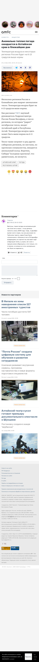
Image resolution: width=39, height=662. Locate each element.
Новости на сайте (7, 468)
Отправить (7, 282)
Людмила (10, 220)
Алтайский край (9, 162)
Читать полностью (19, 345)
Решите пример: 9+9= (9, 278)
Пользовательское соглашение (11, 473)
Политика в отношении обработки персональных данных (18, 491)
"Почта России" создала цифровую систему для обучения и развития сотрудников (17, 356)
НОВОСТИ (5, 37)
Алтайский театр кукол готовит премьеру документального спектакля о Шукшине (19, 415)
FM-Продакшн (6, 470)
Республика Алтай (10, 165)
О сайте (4, 480)
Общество (16, 37)
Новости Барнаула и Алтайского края (13, 485)
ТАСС (17, 113)
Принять (28, 657)
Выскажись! (8, 67)
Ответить (27, 252)
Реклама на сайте (7, 475)
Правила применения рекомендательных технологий (17, 489)
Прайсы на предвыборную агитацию (12, 483)
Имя (3, 258)
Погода (22, 162)
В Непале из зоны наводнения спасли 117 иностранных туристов (16, 304)
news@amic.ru (11, 516)
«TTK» (28, 567)
